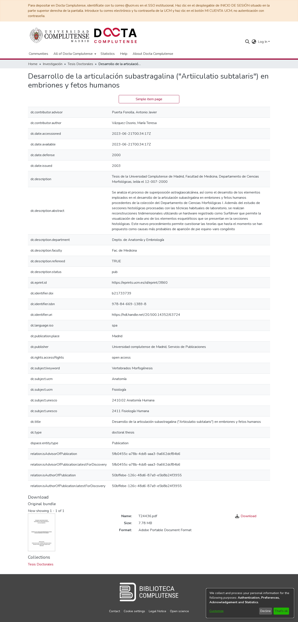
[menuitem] (74, 53)
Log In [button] (263, 41)
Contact (114, 611)
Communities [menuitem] (38, 53)
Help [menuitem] (123, 53)
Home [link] (33, 64)
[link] (40, 564)
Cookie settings (134, 611)
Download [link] (248, 516)
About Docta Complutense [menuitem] (153, 53)
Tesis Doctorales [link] (80, 64)
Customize (216, 611)
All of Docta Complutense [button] (73, 53)
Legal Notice (157, 611)
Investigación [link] (52, 64)
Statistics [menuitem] (108, 53)
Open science (179, 611)
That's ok (281, 611)
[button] (247, 41)
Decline (265, 611)
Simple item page (149, 99)
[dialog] (250, 603)
